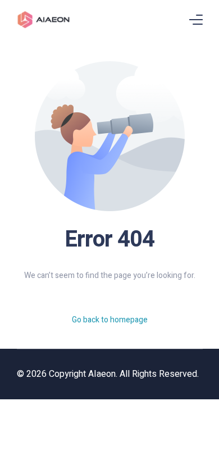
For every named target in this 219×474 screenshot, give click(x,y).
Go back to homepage (110, 320)
